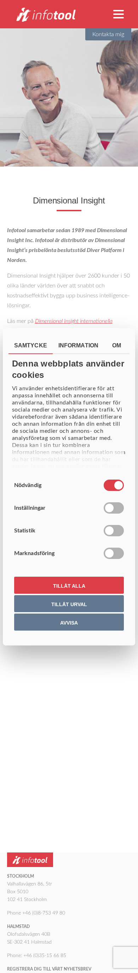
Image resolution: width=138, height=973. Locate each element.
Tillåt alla (69, 586)
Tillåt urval (69, 604)
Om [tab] (116, 345)
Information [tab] (78, 345)
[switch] (114, 508)
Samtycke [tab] (30, 345)
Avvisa (69, 623)
